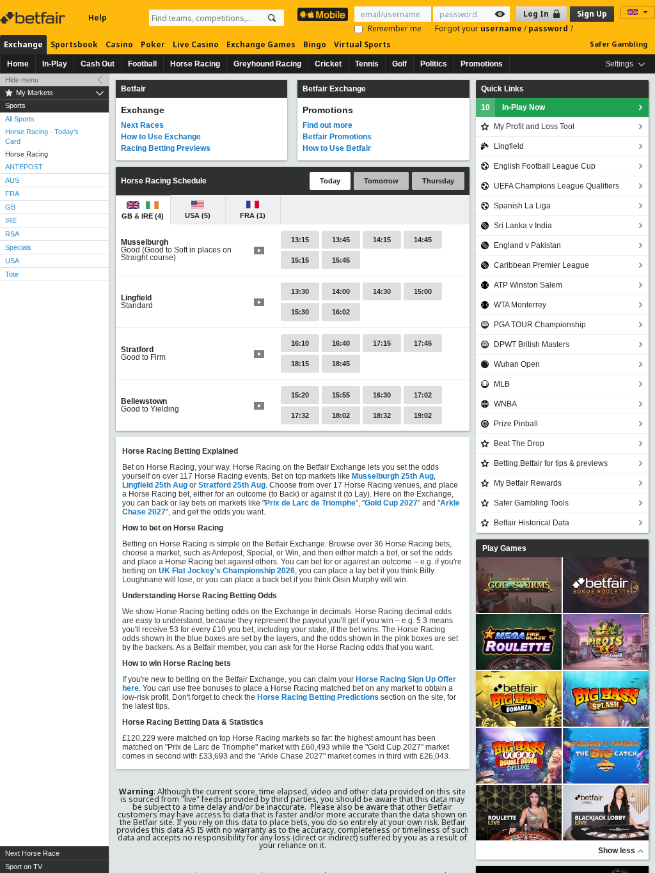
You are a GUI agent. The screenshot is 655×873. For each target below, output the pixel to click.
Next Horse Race (32, 853)
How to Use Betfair (337, 148)
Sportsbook (74, 44)
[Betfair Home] (34, 18)
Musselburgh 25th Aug (393, 476)
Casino (119, 44)
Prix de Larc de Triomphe (310, 502)
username (502, 28)
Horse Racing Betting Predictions (318, 697)
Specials (18, 247)
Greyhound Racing (267, 63)
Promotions (482, 63)
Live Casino (196, 44)
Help (97, 17)
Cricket (328, 63)
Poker (153, 44)
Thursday (438, 181)
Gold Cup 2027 (391, 502)
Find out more (327, 125)
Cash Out (97, 63)
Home (18, 63)
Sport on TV (23, 866)
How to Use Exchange (161, 136)
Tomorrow (381, 181)
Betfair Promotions (337, 136)
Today (330, 181)
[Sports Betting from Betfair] (322, 14)
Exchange (23, 44)
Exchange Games (261, 44)
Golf (399, 63)
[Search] (271, 18)
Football (142, 63)
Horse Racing (195, 63)
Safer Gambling (618, 44)
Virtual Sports (362, 44)
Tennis (367, 63)
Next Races (142, 125)
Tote (12, 274)
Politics (433, 63)
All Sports (20, 119)
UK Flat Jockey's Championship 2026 (227, 570)
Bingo (314, 44)
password (549, 28)
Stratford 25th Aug (231, 485)
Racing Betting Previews (165, 148)
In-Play (54, 63)
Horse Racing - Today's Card (42, 136)
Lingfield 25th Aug (154, 485)
